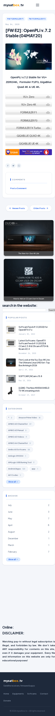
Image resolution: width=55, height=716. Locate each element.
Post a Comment (18, 188)
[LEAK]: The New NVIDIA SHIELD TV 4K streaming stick (34, 389)
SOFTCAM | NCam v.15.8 (30, 376)
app (35, 469)
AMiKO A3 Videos (17, 437)
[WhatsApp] (19, 165)
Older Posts (39, 208)
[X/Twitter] (13, 165)
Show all (12, 482)
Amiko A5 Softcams (19, 449)
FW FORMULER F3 (37, 19)
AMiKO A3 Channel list (19, 424)
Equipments (18, 693)
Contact (44, 693)
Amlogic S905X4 (17, 456)
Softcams (32, 693)
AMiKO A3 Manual (17, 430)
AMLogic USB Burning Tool (21, 462)
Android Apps (16, 469)
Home (6, 693)
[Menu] (37, 5)
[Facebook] (7, 165)
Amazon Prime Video (29, 417)
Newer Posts (18, 208)
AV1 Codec (14, 475)
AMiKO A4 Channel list (19, 443)
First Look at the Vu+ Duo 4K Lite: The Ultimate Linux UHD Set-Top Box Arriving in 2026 (34, 363)
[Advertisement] (27, 596)
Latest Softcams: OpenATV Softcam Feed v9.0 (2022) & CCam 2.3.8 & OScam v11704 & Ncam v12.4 (33, 344)
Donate (7, 700)
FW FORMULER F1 (15, 19)
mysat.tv (14, 5)
